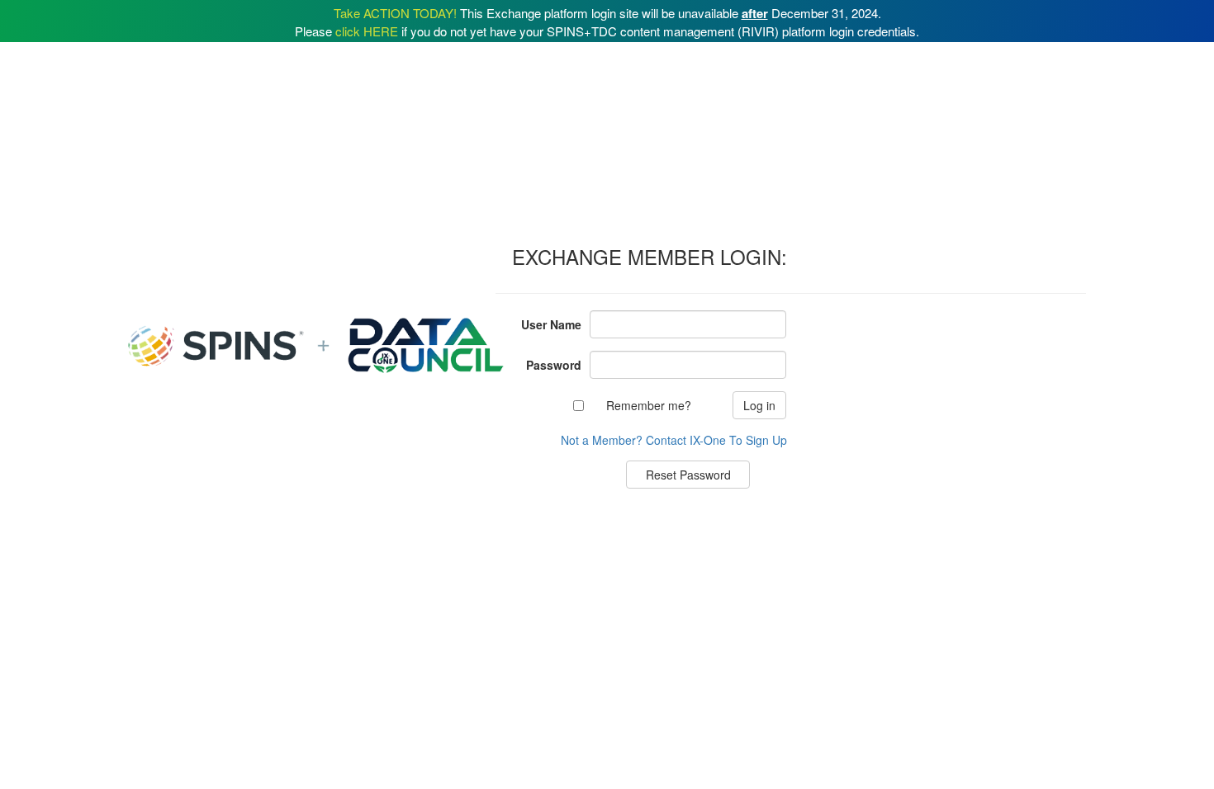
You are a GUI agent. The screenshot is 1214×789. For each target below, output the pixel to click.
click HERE (366, 31)
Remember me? (648, 405)
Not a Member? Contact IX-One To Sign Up (674, 440)
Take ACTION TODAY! (395, 12)
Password (553, 365)
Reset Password (688, 474)
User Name (551, 324)
